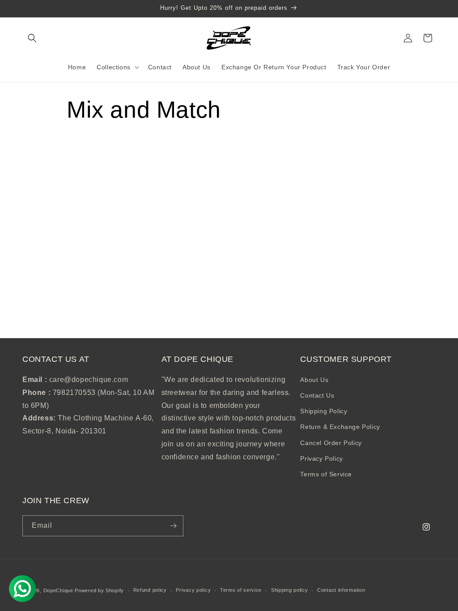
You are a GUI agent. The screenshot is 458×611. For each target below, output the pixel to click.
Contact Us (317, 395)
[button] (32, 38)
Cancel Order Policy (330, 442)
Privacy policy (193, 590)
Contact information (341, 590)
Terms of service (241, 590)
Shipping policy (289, 590)
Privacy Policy (321, 458)
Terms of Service (326, 474)
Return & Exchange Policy (340, 426)
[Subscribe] (173, 525)
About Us (314, 379)
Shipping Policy (323, 411)
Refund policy (150, 590)
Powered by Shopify (99, 590)
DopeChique (58, 590)
